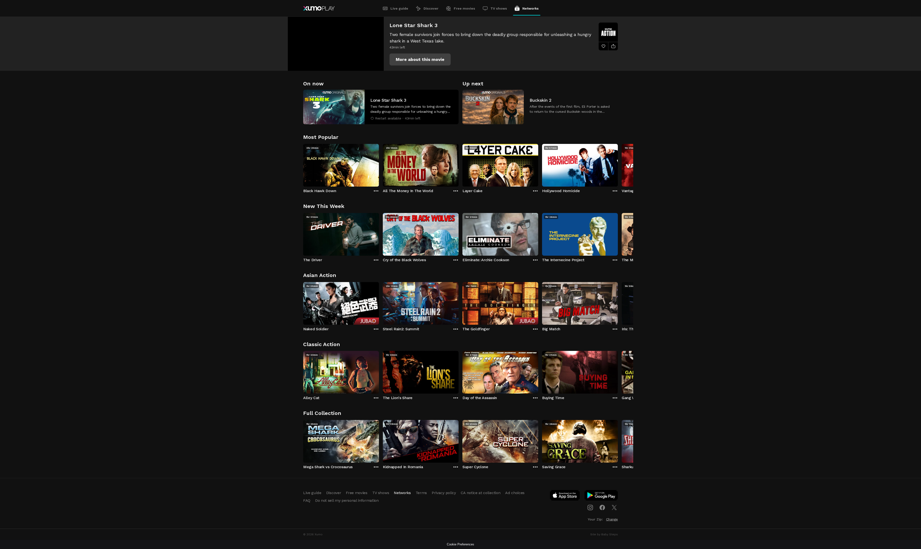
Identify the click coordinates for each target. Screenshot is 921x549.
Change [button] (612, 519)
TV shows (498, 8)
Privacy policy (444, 492)
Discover (431, 8)
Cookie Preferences (460, 544)
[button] (420, 59)
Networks (530, 8)
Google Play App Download (601, 496)
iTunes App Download (565, 496)
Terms (421, 492)
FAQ (306, 500)
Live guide (399, 8)
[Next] (618, 164)
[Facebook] (602, 507)
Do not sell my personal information (347, 500)
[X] (614, 507)
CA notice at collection (481, 492)
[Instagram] (590, 507)
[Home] (319, 8)
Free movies (464, 8)
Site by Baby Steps (604, 534)
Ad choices (515, 492)
